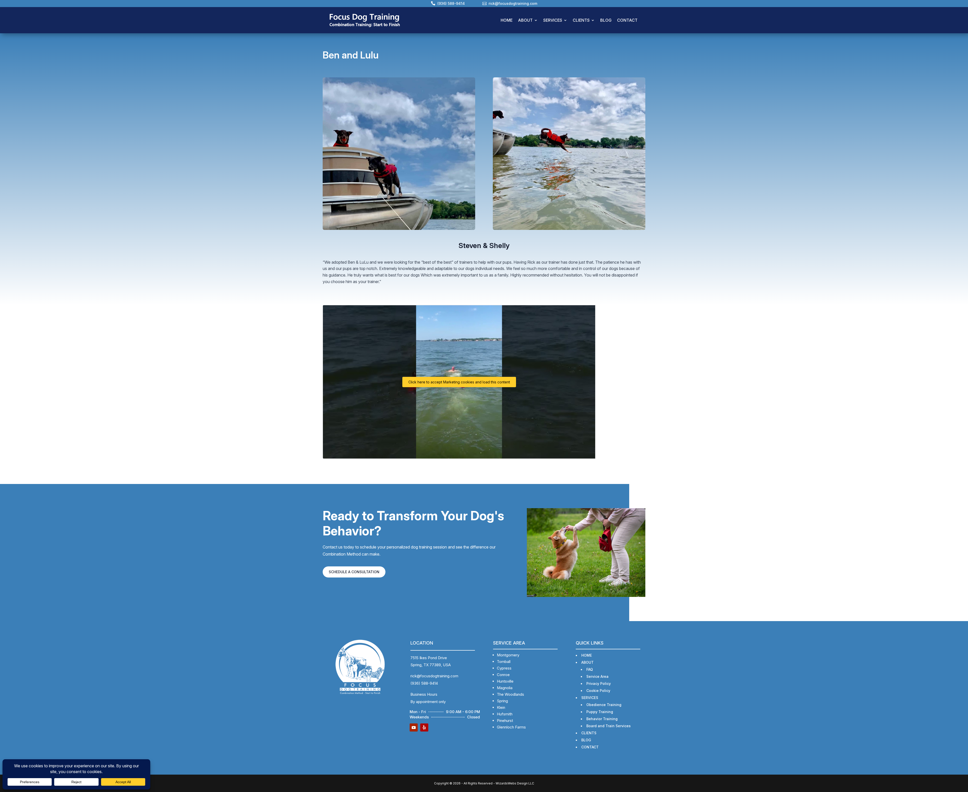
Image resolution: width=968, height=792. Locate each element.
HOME (506, 20)
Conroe (503, 674)
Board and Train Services (608, 726)
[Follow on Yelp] (424, 727)
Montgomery (508, 655)
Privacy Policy (598, 683)
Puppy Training (599, 712)
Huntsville (505, 681)
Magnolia (504, 687)
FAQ (589, 669)
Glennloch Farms (511, 727)
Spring (502, 700)
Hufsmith (504, 714)
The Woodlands (510, 694)
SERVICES (552, 20)
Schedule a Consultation (354, 572)
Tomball (503, 661)
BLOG (606, 20)
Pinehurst (505, 720)
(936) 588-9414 (424, 683)
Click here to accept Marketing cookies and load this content (459, 382)
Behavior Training (602, 719)
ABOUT (525, 20)
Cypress (504, 668)
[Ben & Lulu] (569, 153)
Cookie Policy (598, 690)
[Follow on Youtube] (414, 727)
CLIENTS (581, 20)
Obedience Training (603, 705)
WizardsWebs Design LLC (515, 783)
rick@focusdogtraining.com (434, 676)
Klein (501, 707)
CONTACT (627, 20)
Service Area (597, 676)
